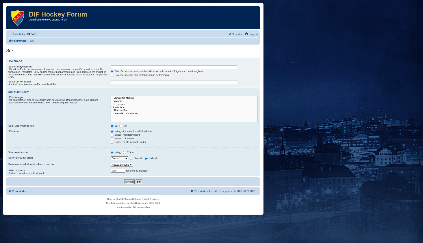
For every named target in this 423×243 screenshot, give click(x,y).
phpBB (119, 199)
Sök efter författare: (19, 81)
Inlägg (117, 152)
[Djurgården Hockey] (184, 97)
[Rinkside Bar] (184, 110)
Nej (125, 125)
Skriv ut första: (17, 170)
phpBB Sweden (138, 203)
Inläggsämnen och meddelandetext (133, 131)
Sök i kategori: (16, 97)
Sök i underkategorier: (21, 125)
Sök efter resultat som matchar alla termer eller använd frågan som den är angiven (158, 71)
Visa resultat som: (18, 152)
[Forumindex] (18, 17)
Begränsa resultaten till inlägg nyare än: (31, 164)
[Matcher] (184, 101)
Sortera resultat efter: (20, 157)
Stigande (138, 158)
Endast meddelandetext (127, 134)
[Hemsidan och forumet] (184, 113)
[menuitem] (31, 34)
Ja (115, 125)
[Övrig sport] (184, 104)
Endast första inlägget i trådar (130, 142)
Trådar (130, 152)
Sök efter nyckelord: (20, 66)
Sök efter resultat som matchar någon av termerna (141, 75)
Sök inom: (14, 131)
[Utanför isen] (184, 107)
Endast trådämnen (124, 138)
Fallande (153, 158)
